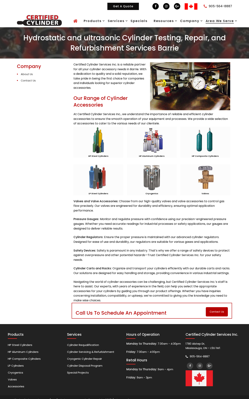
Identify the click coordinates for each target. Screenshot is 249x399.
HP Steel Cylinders (20, 345)
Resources (181, 20)
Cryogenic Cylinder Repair (84, 360)
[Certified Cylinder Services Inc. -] (39, 20)
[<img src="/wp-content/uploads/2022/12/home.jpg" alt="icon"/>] (115, 21)
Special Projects (78, 376)
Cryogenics (15, 376)
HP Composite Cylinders (24, 360)
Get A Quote (123, 6)
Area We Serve (223, 20)
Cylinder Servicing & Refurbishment (90, 353)
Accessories (16, 392)
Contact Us (28, 80)
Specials (163, 20)
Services (146, 20)
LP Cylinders (16, 368)
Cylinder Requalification (83, 345)
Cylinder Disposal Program (84, 368)
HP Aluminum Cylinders (23, 353)
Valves (12, 384)
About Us (27, 74)
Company (201, 20)
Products (128, 20)
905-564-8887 (220, 6)
